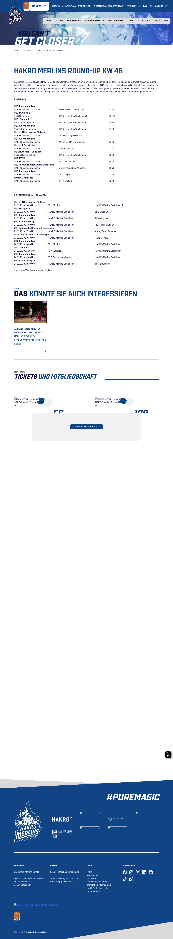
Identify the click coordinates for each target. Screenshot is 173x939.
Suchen (56, 6)
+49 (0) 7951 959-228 (65, 882)
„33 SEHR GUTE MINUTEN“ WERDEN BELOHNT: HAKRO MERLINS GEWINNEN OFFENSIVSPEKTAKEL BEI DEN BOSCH (30, 336)
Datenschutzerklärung (97, 882)
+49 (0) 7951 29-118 (68, 878)
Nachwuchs (28, 50)
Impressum (91, 878)
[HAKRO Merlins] (16, 13)
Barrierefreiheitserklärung (98, 885)
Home (17, 50)
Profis (89, 872)
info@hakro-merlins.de (68, 872)
